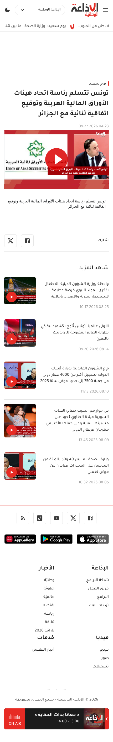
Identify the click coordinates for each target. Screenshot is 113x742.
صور (105, 658)
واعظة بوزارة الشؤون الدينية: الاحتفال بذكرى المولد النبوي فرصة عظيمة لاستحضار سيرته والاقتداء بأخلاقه (76, 290)
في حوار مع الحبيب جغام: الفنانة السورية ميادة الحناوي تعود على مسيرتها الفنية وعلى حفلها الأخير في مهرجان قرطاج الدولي (77, 420)
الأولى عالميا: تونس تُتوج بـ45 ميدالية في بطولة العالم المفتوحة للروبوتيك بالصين (75, 333)
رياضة (49, 614)
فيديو (104, 650)
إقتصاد (48, 606)
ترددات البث (99, 606)
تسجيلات (101, 667)
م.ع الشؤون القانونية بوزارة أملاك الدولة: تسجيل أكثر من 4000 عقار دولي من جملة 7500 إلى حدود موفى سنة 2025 (74, 375)
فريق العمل (98, 589)
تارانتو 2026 (44, 631)
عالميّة (48, 597)
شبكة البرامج (97, 580)
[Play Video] (56, 159)
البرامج (103, 597)
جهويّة (49, 589)
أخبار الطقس (43, 650)
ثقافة (49, 622)
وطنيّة (49, 580)
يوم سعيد (97, 84)
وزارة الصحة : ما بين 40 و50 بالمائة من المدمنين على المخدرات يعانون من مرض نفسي (76, 466)
